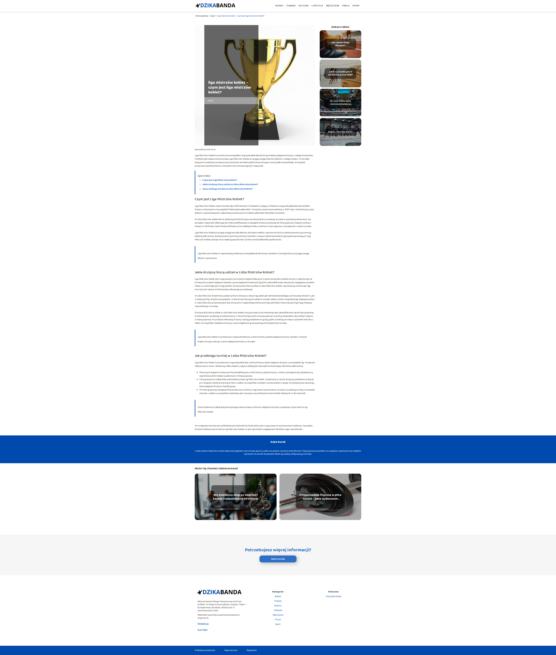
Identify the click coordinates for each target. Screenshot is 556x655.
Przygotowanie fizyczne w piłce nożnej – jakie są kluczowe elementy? (320, 497)
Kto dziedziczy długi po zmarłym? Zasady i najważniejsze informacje (236, 497)
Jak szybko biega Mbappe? (340, 44)
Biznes (279, 6)
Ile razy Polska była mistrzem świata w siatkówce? (340, 103)
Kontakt (202, 630)
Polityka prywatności (205, 650)
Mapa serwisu (230, 650)
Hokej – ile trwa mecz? (340, 132)
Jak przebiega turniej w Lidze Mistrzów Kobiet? (227, 189)
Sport (356, 6)
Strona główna (202, 16)
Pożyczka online (333, 596)
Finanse (291, 6)
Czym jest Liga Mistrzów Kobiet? (219, 180)
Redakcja (203, 624)
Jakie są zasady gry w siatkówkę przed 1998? (340, 73)
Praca (346, 6)
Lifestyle (317, 6)
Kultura (304, 6)
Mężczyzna (332, 6)
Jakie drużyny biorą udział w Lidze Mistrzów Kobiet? (230, 184)
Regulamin (252, 650)
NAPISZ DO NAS (278, 559)
